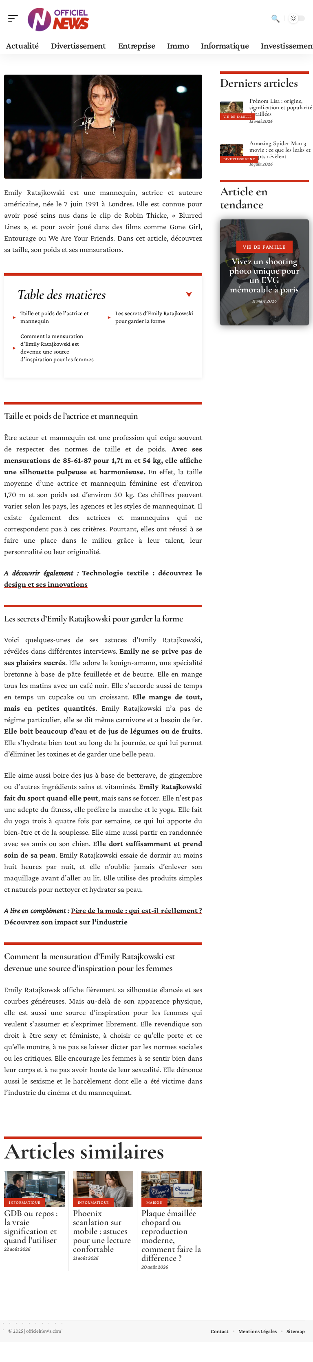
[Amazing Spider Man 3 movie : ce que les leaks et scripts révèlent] (231, 153)
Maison (154, 1202)
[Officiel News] (58, 18)
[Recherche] (275, 18)
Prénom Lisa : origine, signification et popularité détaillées (280, 107)
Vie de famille (237, 117)
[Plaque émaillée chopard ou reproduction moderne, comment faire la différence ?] (171, 1189)
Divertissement (239, 159)
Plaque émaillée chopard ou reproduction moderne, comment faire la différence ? (171, 1235)
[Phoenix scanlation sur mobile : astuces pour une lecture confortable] (103, 1189)
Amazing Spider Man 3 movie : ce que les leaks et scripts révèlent (280, 149)
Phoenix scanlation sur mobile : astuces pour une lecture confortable (102, 1231)
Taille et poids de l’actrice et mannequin (54, 317)
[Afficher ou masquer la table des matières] (149, 295)
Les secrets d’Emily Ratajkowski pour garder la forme (154, 317)
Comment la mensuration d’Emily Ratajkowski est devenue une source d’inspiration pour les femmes (57, 348)
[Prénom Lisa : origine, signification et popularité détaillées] (231, 111)
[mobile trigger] (15, 18)
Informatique (24, 1202)
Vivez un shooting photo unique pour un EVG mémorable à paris (264, 275)
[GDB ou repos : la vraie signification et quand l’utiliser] (34, 1189)
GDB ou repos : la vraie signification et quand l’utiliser (30, 1226)
